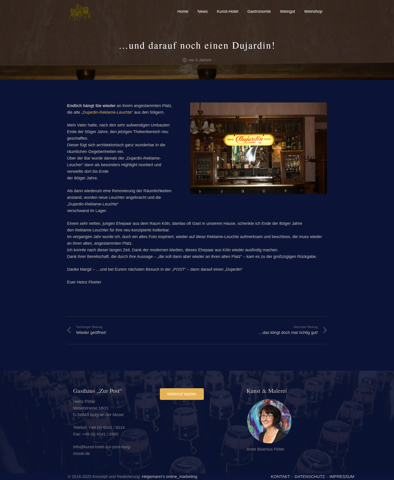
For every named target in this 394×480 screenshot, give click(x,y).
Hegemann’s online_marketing (169, 476)
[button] (241, 11)
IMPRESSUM (341, 476)
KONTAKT (280, 476)
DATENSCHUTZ (310, 476)
